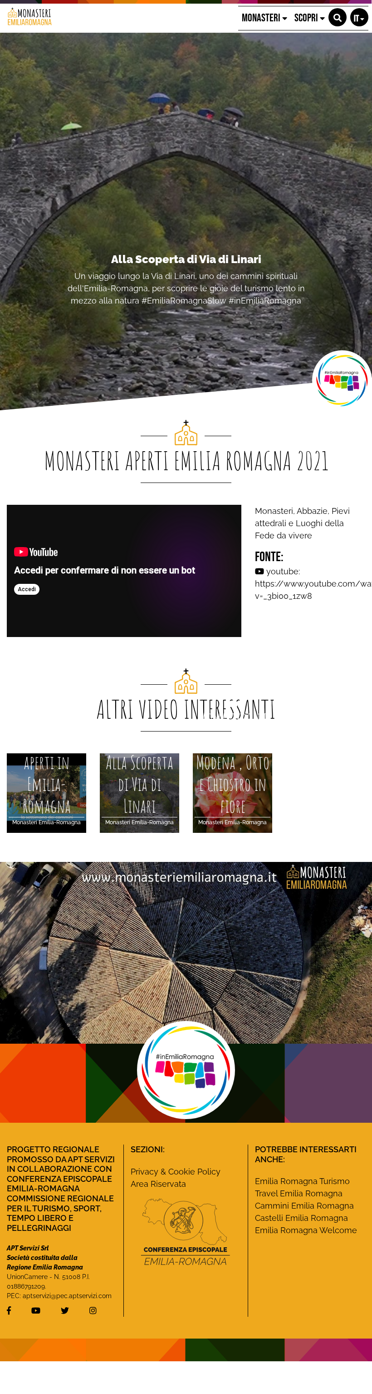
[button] (337, 17)
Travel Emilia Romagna (299, 1193)
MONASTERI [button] (262, 18)
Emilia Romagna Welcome (306, 1230)
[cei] (185, 1231)
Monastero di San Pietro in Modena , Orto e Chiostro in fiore (186, 265)
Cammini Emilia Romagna (304, 1205)
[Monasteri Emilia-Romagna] (26, 18)
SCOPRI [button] (307, 18)
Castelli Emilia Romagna (301, 1218)
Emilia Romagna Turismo (302, 1181)
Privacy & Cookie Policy (175, 1171)
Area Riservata (158, 1184)
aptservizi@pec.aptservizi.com (67, 1295)
